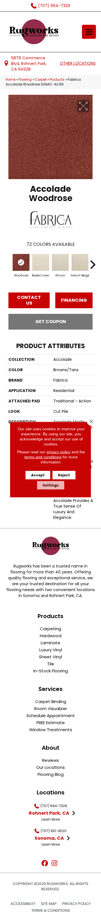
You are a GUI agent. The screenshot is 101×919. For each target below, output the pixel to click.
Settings (51, 485)
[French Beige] (80, 262)
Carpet (41, 79)
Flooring (25, 79)
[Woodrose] (21, 262)
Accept (38, 475)
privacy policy (58, 452)
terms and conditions (42, 457)
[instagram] (54, 863)
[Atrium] (60, 262)
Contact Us (29, 300)
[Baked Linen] (40, 262)
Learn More (51, 819)
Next (92, 262)
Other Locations (78, 63)
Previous (8, 262)
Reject (64, 475)
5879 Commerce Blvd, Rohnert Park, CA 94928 (29, 63)
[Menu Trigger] (89, 32)
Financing (74, 300)
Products (57, 79)
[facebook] (45, 863)
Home (10, 79)
